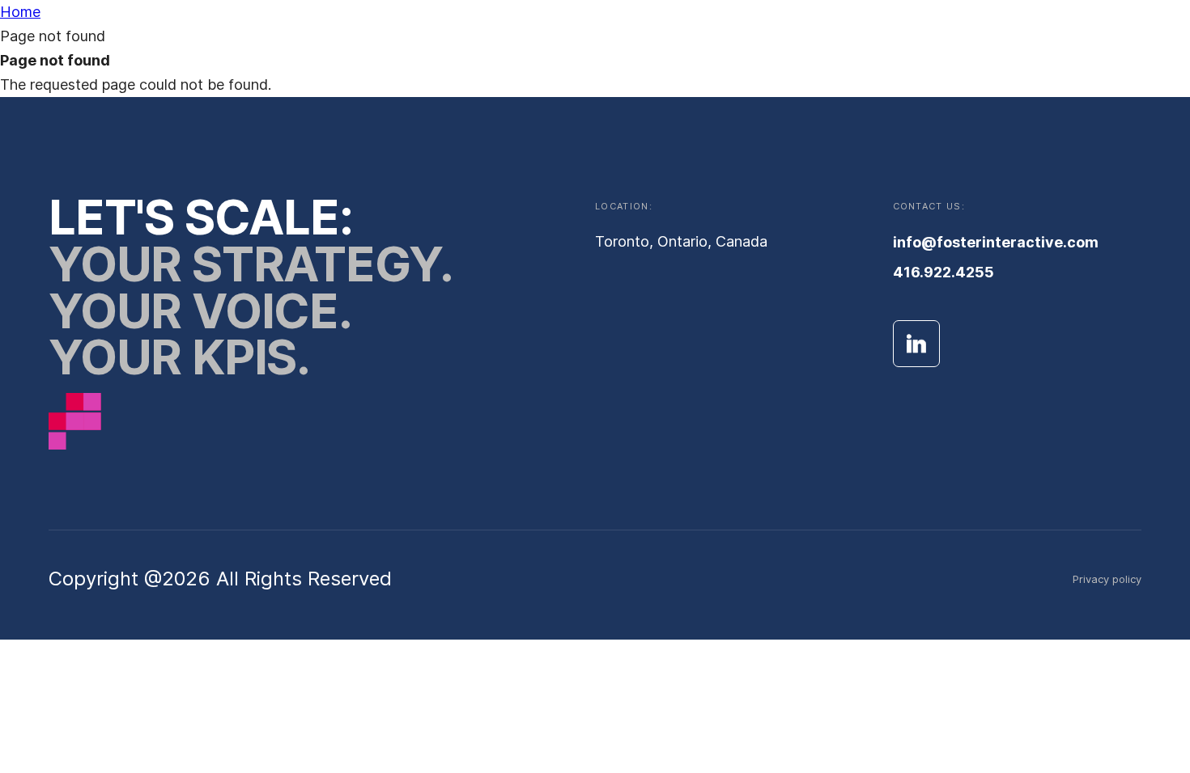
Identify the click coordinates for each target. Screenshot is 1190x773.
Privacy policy (1107, 578)
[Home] (75, 425)
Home (20, 11)
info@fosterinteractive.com (996, 242)
